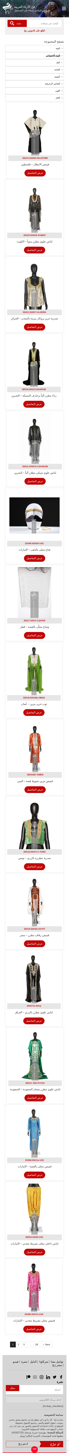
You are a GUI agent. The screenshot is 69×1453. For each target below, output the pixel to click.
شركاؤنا (43, 1361)
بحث (19, 23)
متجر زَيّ (57, 1365)
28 (36, 1344)
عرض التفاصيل (35, 172)
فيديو (15, 1361)
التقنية (57, 76)
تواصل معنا (57, 1361)
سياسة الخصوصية (53, 1414)
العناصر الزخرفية (52, 83)
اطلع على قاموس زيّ (34, 30)
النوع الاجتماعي (53, 55)
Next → (46, 1344)
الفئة (58, 48)
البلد (58, 62)
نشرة (24, 1361)
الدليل (33, 1361)
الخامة (57, 69)
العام (58, 97)
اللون (57, 91)
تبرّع (53, 1444)
